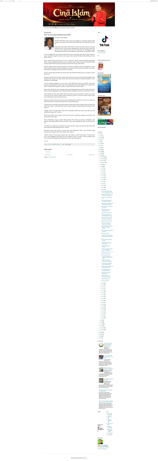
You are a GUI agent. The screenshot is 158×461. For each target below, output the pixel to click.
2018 (100, 141)
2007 (100, 337)
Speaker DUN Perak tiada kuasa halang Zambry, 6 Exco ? (108, 344)
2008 (100, 336)
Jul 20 (102, 189)
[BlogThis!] (66, 144)
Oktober (102, 160)
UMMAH (110, 416)
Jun (101, 320)
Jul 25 (102, 179)
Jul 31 (102, 168)
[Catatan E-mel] (63, 144)
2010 (100, 332)
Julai (101, 166)
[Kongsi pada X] (67, 144)
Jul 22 (102, 185)
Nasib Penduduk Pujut (105, 253)
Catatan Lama (91, 154)
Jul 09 (102, 302)
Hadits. (109, 434)
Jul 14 (102, 292)
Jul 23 (102, 183)
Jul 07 (102, 306)
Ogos (101, 164)
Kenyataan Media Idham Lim (110, 430)
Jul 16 (102, 288)
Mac (101, 325)
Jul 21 (102, 187)
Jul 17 (102, 286)
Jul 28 (102, 173)
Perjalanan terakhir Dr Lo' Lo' (107, 251)
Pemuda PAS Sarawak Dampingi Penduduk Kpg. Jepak (107, 257)
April (101, 324)
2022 (100, 135)
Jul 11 (102, 298)
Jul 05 (102, 310)
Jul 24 (102, 181)
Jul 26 (102, 177)
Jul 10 (102, 300)
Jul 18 (102, 285)
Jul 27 (102, 175)
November (102, 158)
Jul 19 (102, 283)
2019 (100, 139)
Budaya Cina (110, 423)
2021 (100, 137)
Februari (102, 327)
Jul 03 (102, 313)
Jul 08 (102, 304)
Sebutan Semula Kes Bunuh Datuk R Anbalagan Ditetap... (106, 227)
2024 (100, 133)
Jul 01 (102, 317)
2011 (100, 155)
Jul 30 (102, 170)
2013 (100, 151)
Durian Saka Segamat (105, 278)
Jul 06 (102, 308)
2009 (100, 334)
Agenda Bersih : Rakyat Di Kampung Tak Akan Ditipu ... (107, 236)
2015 (100, 147)
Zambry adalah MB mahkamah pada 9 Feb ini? (108, 356)
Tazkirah (109, 433)
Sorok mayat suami (105, 280)
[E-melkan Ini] (65, 144)
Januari (101, 329)
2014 (100, 149)
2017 (100, 143)
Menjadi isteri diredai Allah (106, 220)
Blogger (85, 457)
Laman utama (70, 154)
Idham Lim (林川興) (103, 445)
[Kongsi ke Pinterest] (70, 144)
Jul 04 (102, 312)
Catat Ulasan (48, 151)
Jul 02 (102, 315)
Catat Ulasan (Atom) (52, 157)
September (102, 162)
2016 (100, 145)
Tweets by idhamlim (102, 52)
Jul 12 (102, 296)
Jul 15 (102, 290)
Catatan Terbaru (47, 154)
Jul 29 (102, 171)
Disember (102, 156)
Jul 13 (102, 294)
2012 (100, 153)
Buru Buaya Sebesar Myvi (106, 212)
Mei (101, 322)
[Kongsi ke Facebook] (69, 144)
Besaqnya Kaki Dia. (105, 233)
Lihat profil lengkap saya (102, 448)
